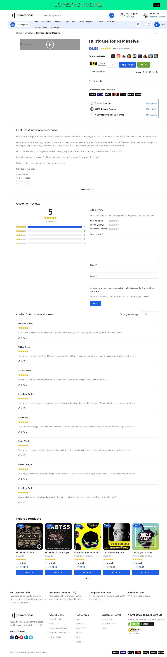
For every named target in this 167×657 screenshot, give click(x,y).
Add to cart (127, 64)
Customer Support (98, 229)
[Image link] (23, 615)
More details (151, 103)
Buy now (143, 64)
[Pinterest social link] (150, 72)
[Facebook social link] (143, 72)
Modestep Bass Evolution (86, 552)
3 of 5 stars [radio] (114, 221)
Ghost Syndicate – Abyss (57, 552)
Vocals (78, 637)
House (78, 641)
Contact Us (54, 623)
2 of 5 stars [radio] (112, 221)
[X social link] (146, 72)
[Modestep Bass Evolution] (87, 536)
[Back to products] (154, 33)
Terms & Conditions (58, 628)
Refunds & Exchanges (59, 632)
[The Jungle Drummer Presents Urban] (145, 536)
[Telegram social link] (156, 72)
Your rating (96, 221)
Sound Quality (96, 225)
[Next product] (157, 33)
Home (19, 32)
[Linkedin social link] (153, 72)
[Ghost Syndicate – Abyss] (58, 536)
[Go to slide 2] (89, 578)
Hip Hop (79, 632)
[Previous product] (150, 33)
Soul (77, 619)
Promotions (88, 556)
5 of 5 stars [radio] (118, 221)
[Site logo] (23, 15)
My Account (107, 619)
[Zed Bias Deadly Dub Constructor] (116, 536)
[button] (50, 45)
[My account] (138, 24)
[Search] (111, 15)
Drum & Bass (138, 556)
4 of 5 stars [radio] (116, 221)
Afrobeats (80, 623)
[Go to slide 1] (86, 578)
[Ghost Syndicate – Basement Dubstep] (29, 536)
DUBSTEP (29, 32)
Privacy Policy (55, 637)
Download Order (109, 623)
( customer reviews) (121, 48)
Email (93, 276)
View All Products (57, 619)
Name (93, 264)
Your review (96, 233)
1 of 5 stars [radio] (110, 221)
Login (104, 628)
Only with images (131, 314)
